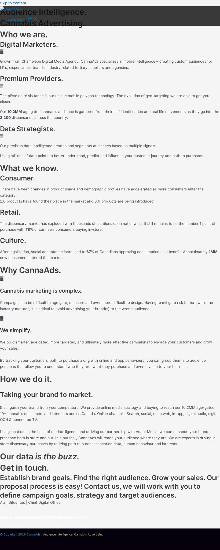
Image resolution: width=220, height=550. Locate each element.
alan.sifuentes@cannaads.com (44, 516)
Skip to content (13, 3)
